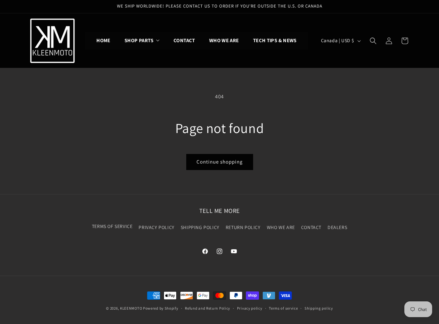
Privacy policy (249, 307)
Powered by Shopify (160, 308)
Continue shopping (220, 161)
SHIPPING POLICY (200, 227)
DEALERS (337, 227)
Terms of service (283, 307)
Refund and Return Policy (207, 307)
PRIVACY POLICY (156, 227)
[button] (141, 40)
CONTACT (311, 227)
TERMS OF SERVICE (112, 226)
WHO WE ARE (281, 227)
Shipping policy (319, 307)
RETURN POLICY (243, 227)
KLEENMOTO (131, 308)
